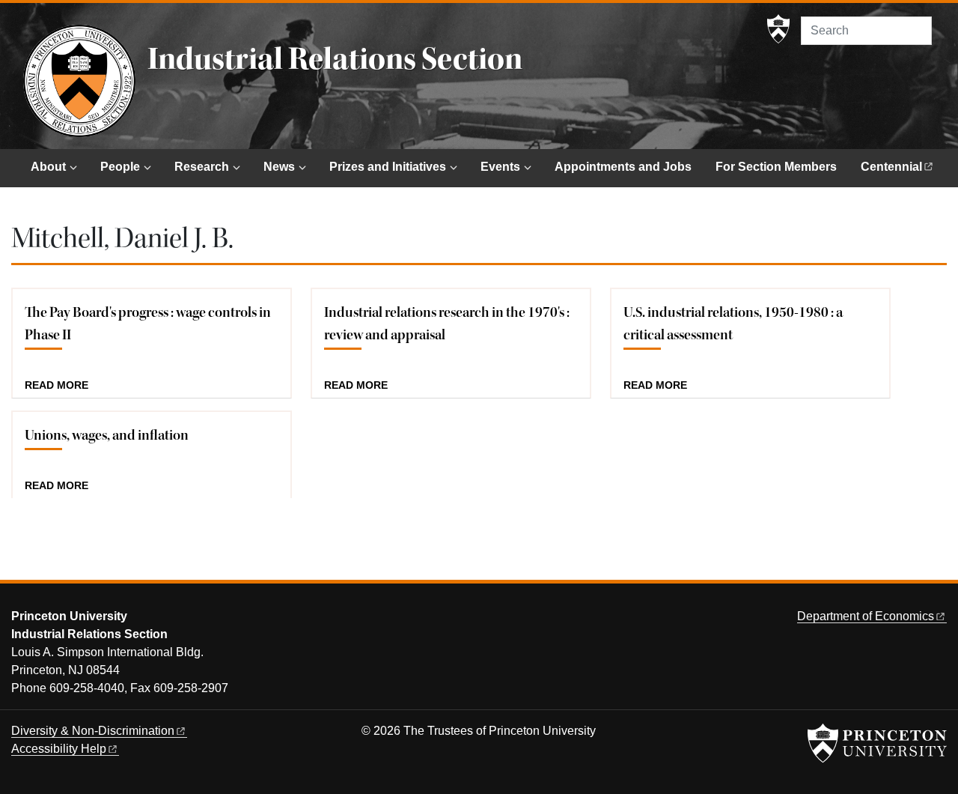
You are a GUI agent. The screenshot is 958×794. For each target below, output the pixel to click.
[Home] (79, 81)
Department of (865, 616)
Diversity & (92, 730)
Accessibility (58, 748)
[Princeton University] (778, 29)
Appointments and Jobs (623, 166)
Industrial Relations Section (334, 59)
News (279, 166)
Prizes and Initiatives (387, 166)
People (120, 166)
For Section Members (776, 166)
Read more (56, 386)
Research (201, 166)
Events (500, 166)
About (48, 166)
